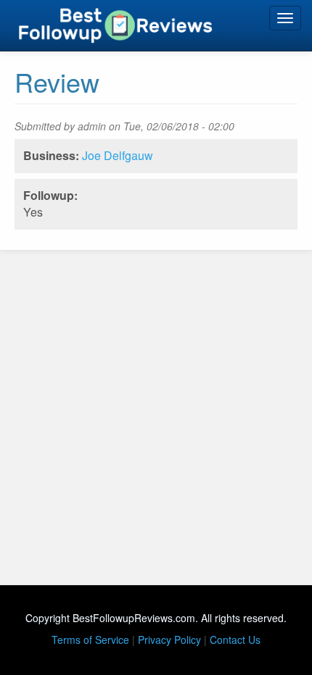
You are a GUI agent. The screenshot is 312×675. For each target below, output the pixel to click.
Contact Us (235, 639)
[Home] (115, 25)
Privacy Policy (169, 639)
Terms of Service (90, 639)
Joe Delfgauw (117, 155)
